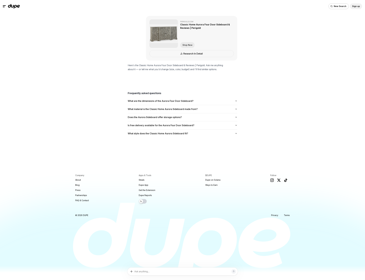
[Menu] (4, 6)
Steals (141, 180)
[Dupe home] (14, 6)
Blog (77, 185)
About (78, 180)
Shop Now (187, 45)
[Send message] (233, 271)
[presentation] (182, 140)
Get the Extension (147, 190)
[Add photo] (131, 271)
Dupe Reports (145, 195)
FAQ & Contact (82, 200)
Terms (287, 215)
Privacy (274, 215)
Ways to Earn (211, 185)
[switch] (143, 201)
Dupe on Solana (212, 180)
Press (78, 190)
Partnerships (81, 195)
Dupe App (143, 185)
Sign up (356, 6)
